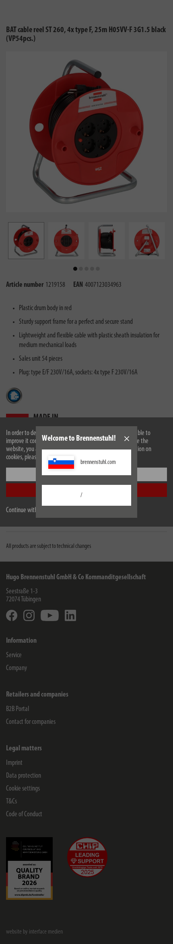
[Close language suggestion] (126, 438)
